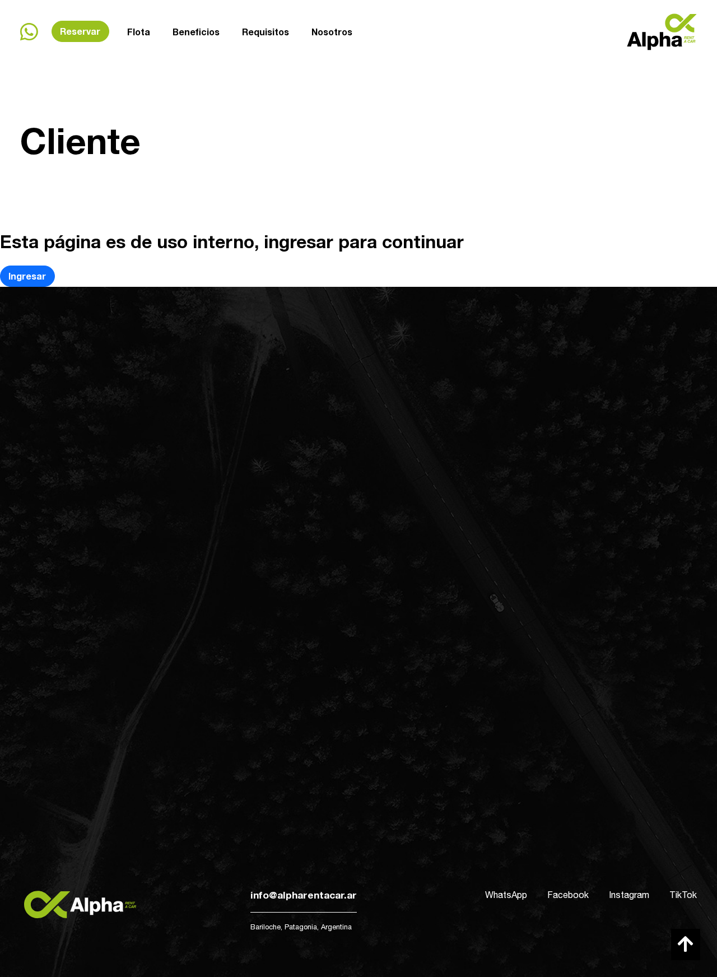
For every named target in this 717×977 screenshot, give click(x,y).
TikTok (683, 895)
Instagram (629, 895)
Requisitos (265, 31)
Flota (138, 31)
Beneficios (196, 31)
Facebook (568, 895)
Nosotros (331, 31)
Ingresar (27, 276)
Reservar (80, 31)
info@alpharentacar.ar (303, 895)
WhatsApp (506, 895)
